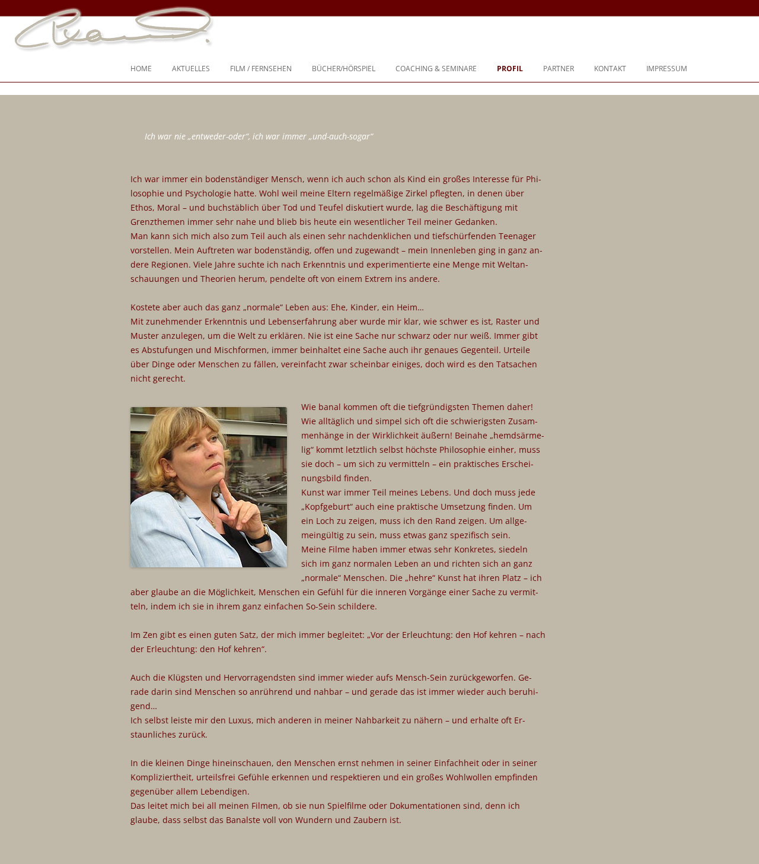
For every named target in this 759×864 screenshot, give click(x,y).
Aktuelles (191, 68)
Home (141, 68)
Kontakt (610, 68)
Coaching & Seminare (436, 68)
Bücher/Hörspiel (343, 68)
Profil (510, 68)
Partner (558, 68)
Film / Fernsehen (261, 68)
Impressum (666, 68)
